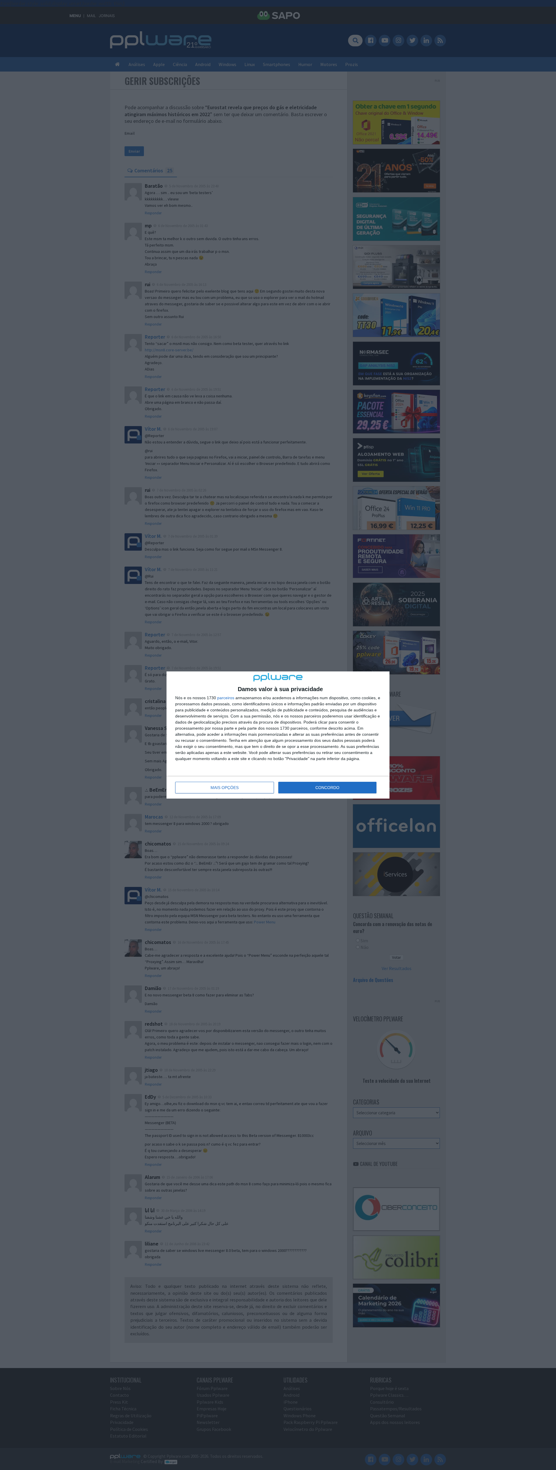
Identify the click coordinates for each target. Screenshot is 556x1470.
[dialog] (278, 734)
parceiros (225, 698)
